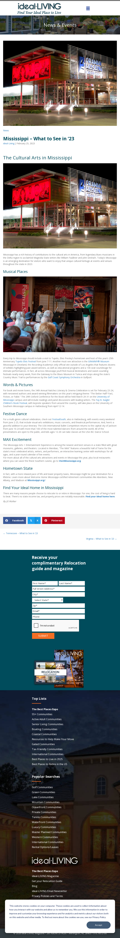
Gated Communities (43, 744)
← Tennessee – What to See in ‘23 (20, 533)
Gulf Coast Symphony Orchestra (64, 377)
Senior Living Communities (47, 724)
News (6, 130)
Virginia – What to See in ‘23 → (101, 538)
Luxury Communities (44, 827)
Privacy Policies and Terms (47, 896)
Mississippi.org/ (36, 480)
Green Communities (43, 792)
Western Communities (45, 837)
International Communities (47, 754)
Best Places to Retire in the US (49, 764)
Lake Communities (43, 797)
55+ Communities (42, 714)
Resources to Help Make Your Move (53, 739)
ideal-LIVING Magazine (45, 876)
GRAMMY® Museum (98, 361)
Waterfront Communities (46, 822)
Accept (98, 925)
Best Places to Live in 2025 (47, 759)
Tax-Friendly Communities (47, 749)
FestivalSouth (59, 419)
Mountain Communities (46, 802)
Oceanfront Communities (46, 807)
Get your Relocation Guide (47, 881)
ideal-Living (8, 143)
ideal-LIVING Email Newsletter (49, 891)
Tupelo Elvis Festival (25, 361)
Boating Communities (44, 729)
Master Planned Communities (49, 832)
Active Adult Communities (47, 719)
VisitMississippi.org (70, 460)
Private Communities (44, 812)
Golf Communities (42, 787)
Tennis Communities (44, 817)
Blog (34, 886)
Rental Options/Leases (45, 847)
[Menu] (88, 8)
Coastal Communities (44, 734)
